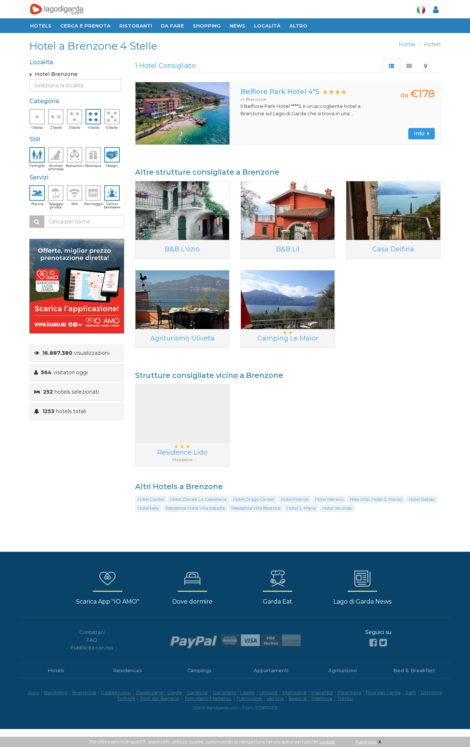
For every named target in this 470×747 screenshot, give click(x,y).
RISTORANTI (135, 26)
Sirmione (431, 692)
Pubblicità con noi (91, 648)
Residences (127, 670)
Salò (410, 692)
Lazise (247, 692)
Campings (199, 670)
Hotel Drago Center (253, 499)
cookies (327, 741)
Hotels (40, 26)
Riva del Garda (383, 692)
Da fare (172, 26)
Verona (275, 698)
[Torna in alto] (449, 726)
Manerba (322, 692)
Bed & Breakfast (414, 670)
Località (267, 26)
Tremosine (249, 698)
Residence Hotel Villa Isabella (195, 508)
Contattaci (92, 632)
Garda (174, 692)
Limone (269, 692)
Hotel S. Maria (301, 508)
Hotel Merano (329, 499)
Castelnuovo (116, 692)
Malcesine (294, 692)
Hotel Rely (148, 508)
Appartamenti (271, 670)
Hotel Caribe (151, 499)
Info (420, 133)
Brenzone (84, 692)
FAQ (92, 640)
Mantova (321, 698)
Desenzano (149, 692)
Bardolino (56, 692)
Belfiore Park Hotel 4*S (280, 92)
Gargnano (224, 692)
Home (407, 44)
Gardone (197, 692)
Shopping (207, 26)
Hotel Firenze (294, 499)
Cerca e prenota (85, 26)
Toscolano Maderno (208, 698)
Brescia (298, 698)
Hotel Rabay (422, 499)
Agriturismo (342, 670)
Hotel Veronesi (337, 508)
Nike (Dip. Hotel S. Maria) (376, 499)
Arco (33, 692)
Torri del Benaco (160, 698)
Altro (298, 26)
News (237, 26)
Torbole (126, 698)
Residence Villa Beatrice (255, 508)
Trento (345, 698)
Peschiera (349, 692)
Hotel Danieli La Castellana (198, 499)
